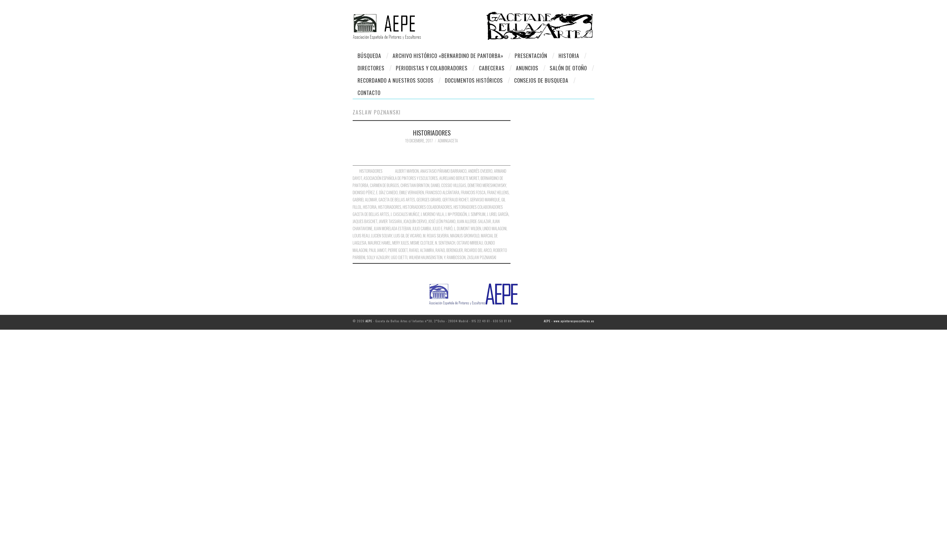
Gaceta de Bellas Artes (397, 200)
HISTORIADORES (432, 132)
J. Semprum (476, 214)
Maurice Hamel (379, 243)
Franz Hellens (498, 192)
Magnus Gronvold (464, 236)
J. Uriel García (498, 214)
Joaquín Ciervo (415, 221)
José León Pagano (441, 221)
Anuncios (527, 68)
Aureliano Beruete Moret (459, 178)
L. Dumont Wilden (467, 228)
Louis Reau (361, 236)
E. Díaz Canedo (387, 192)
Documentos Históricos (474, 80)
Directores (371, 68)
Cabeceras (492, 68)
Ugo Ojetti (399, 257)
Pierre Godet (398, 250)
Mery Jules (400, 243)
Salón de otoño (568, 68)
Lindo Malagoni (495, 228)
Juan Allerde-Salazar (474, 221)
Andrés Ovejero (480, 171)
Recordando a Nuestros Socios (396, 80)
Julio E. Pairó (443, 228)
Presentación (531, 55)
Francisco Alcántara (442, 192)
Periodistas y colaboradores (432, 68)
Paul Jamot (377, 250)
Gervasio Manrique (485, 200)
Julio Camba (421, 228)
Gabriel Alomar (365, 200)
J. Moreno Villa (432, 214)
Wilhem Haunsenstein (425, 257)
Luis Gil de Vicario (407, 236)
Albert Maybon (407, 171)
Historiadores (389, 207)
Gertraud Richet (455, 200)
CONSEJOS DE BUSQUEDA (541, 80)
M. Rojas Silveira (436, 236)
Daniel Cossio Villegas (448, 185)
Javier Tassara (390, 221)
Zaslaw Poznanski (481, 257)
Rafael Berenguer (449, 250)
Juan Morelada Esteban (392, 228)
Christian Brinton (415, 185)
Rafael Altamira (421, 250)
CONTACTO (369, 92)
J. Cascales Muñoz (405, 214)
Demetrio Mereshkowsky (487, 185)
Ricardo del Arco (478, 250)
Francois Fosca (473, 192)
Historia (569, 55)
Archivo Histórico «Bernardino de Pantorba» (448, 55)
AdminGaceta (448, 141)
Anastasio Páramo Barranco (443, 171)
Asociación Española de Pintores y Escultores (401, 178)
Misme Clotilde (422, 243)
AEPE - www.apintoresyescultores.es (569, 321)
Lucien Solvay (381, 236)
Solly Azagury (378, 257)
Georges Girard (429, 200)
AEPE (368, 321)
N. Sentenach (445, 243)
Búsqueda (369, 55)
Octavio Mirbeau (470, 243)
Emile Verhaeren (411, 192)
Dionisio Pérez (364, 192)
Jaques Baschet (365, 221)
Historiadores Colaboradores (427, 207)
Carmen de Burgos (384, 185)
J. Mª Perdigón (456, 214)
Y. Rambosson (455, 257)
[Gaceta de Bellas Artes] (411, 24)
